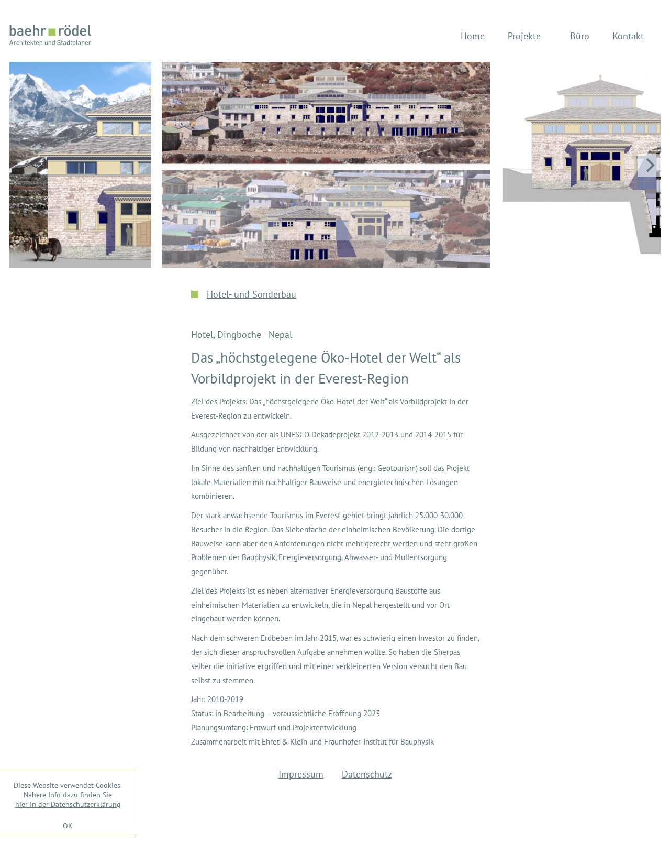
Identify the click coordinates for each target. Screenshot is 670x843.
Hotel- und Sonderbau (251, 294)
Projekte (524, 36)
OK (68, 825)
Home (473, 36)
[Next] (649, 165)
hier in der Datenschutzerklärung (68, 804)
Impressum (300, 774)
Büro (579, 36)
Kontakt (628, 36)
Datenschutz (367, 774)
